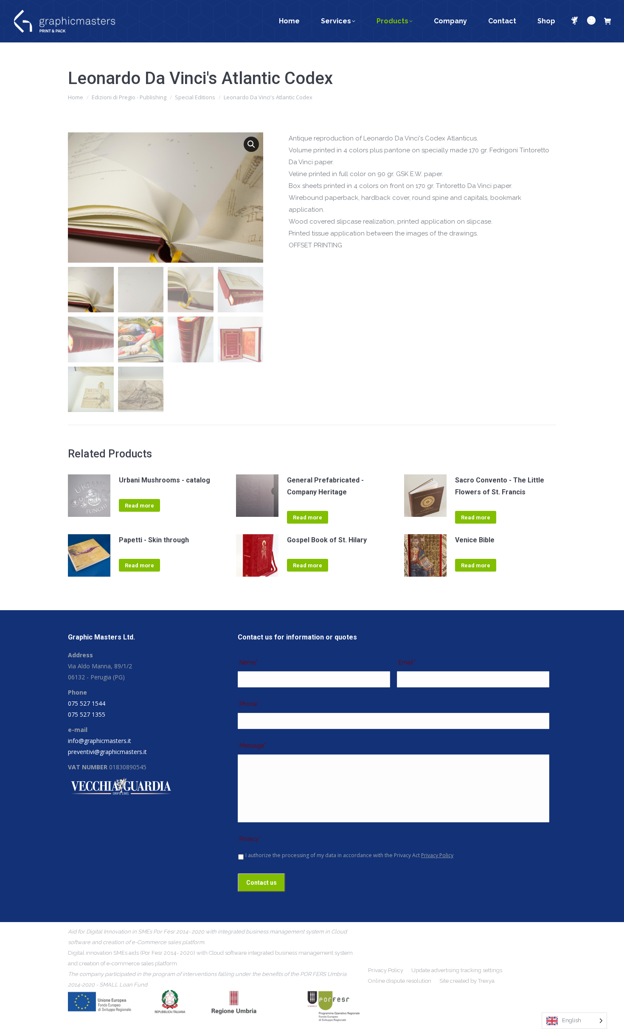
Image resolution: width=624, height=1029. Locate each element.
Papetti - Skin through (154, 540)
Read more (139, 505)
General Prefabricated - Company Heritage (325, 486)
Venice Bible (475, 540)
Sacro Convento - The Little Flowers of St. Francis (499, 486)
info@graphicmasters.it (99, 741)
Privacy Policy (437, 855)
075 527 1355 (86, 714)
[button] (251, 144)
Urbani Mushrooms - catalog (164, 480)
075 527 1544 (86, 703)
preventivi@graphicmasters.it (107, 752)
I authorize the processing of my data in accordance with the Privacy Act (349, 855)
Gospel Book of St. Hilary (327, 540)
